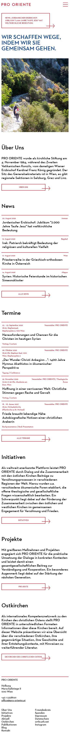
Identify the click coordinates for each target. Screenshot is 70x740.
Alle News (23, 294)
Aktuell (5, 719)
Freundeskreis (43, 710)
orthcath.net (42, 722)
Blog (4, 727)
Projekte (23, 587)
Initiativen (23, 520)
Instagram (40, 724)
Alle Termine (23, 438)
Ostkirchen (7, 722)
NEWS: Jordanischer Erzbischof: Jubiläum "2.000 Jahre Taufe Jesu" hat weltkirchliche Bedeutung (24, 20)
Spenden (40, 713)
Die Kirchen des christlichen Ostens (23, 657)
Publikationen (9, 724)
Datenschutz (42, 719)
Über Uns (23, 187)
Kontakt (5, 730)
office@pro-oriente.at (13, 700)
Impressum (41, 716)
